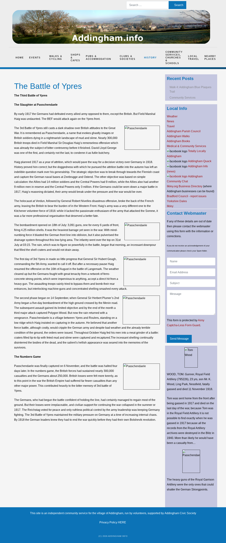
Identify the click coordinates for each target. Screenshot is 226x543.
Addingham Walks (178, 136)
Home (20, 57)
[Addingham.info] (111, 27)
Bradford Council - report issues (186, 196)
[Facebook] (195, 5)
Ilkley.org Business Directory (184, 186)
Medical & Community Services (186, 146)
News (170, 121)
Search (178, 5)
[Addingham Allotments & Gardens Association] (177, 176)
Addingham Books (178, 141)
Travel (171, 126)
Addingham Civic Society (180, 513)
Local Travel (193, 57)
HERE (122, 522)
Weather (172, 116)
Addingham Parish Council (184, 131)
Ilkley (170, 206)
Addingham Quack (199, 161)
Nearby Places (210, 57)
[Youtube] (200, 5)
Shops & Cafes (76, 57)
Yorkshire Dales (177, 201)
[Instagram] (206, 5)
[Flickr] (212, 5)
